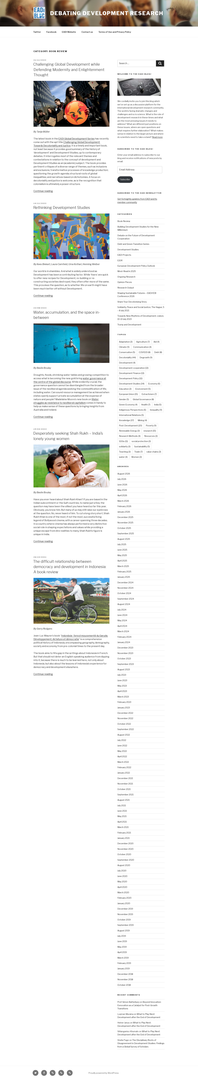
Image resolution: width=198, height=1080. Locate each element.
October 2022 (124, 724)
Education (125, 389)
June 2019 (122, 941)
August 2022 (123, 735)
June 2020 (122, 876)
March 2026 (123, 501)
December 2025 (125, 517)
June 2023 (122, 680)
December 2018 (125, 974)
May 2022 (122, 751)
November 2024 (125, 588)
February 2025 (124, 571)
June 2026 (122, 484)
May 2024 (122, 620)
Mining (142, 420)
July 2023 (121, 675)
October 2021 (124, 789)
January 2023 (123, 707)
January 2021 (123, 838)
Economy (154, 383)
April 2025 (122, 560)
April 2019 (122, 952)
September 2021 (125, 794)
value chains (153, 451)
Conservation (127, 352)
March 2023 (123, 696)
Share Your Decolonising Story (132, 302)
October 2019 (124, 919)
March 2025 (123, 566)
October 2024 (124, 593)
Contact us (87, 32)
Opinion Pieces (124, 282)
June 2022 (122, 745)
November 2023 (125, 653)
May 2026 (122, 490)
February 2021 (124, 832)
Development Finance (131, 373)
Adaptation (125, 342)
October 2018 (124, 985)
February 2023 (124, 702)
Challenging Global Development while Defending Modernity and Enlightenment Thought (68, 69)
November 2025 (125, 522)
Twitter (37, 32)
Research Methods (129, 436)
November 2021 (125, 783)
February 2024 (124, 637)
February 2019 (124, 963)
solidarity (124, 446)
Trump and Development (129, 324)
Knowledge (126, 420)
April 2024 (122, 626)
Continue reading (43, 191)
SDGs (123, 441)
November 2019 (125, 914)
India (157, 404)
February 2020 (124, 898)
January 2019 (123, 968)
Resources (151, 436)
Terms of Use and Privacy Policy (114, 32)
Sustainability (142, 446)
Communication (142, 347)
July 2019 (121, 936)
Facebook (51, 32)
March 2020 (123, 892)
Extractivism (149, 394)
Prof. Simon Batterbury (128, 1002)
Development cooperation (133, 368)
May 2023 (122, 686)
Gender (124, 399)
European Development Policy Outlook (136, 266)
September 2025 (125, 533)
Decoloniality (127, 357)
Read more (157, 137)
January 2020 (123, 903)
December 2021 (125, 778)
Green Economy (128, 404)
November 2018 (125, 979)
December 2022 (125, 713)
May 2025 (122, 555)
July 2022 (121, 740)
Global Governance (143, 399)
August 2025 (123, 539)
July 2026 (121, 479)
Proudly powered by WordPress (103, 1073)
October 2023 (124, 658)
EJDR (119, 260)
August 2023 (123, 669)
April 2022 (122, 756)
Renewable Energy (129, 431)
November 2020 (125, 849)
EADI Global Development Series (76, 138)
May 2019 (122, 947)
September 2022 (125, 729)
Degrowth (146, 357)
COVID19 (144, 352)
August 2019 (123, 930)
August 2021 (123, 800)
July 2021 (121, 805)
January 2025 (123, 577)
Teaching (125, 451)
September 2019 (125, 925)
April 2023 (122, 691)
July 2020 (121, 870)
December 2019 (125, 908)
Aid (156, 342)
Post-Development (130, 425)
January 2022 (123, 772)
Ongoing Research (126, 276)
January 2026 (123, 512)
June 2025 (122, 550)
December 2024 (125, 582)
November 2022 (125, 718)
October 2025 (124, 528)
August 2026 (123, 473)
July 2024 (121, 609)
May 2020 (122, 881)
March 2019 (123, 958)
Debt (158, 352)
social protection (141, 441)
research (149, 431)
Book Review (123, 221)
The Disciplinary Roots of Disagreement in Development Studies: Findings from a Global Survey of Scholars (140, 1043)
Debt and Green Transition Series (133, 244)
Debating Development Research (106, 13)
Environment (143, 389)
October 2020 (124, 854)
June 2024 (122, 615)
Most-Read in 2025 (126, 271)
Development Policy (130, 378)
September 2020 (125, 860)
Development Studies (128, 249)
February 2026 (124, 506)
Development (127, 362)
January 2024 (123, 642)
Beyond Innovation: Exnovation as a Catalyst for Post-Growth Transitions (139, 1005)
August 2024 (123, 604)
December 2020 (125, 843)
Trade (138, 451)
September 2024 (125, 599)
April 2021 (122, 822)
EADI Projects (124, 255)
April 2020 (122, 887)
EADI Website (69, 32)
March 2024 (123, 631)
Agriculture (143, 342)
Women (136, 457)
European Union (128, 394)
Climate (124, 347)
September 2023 (125, 664)
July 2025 (121, 544)
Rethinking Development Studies (61, 207)
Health (145, 404)
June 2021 (122, 811)
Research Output (125, 287)
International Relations (131, 415)
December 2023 (125, 647)
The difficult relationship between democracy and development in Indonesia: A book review (69, 566)
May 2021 (122, 816)
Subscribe (125, 179)
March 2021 (123, 827)
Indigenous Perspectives (132, 410)
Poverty (151, 425)
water (123, 457)
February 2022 (124, 767)
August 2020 (123, 865)
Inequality (156, 410)
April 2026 (122, 495)
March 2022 (123, 762)
